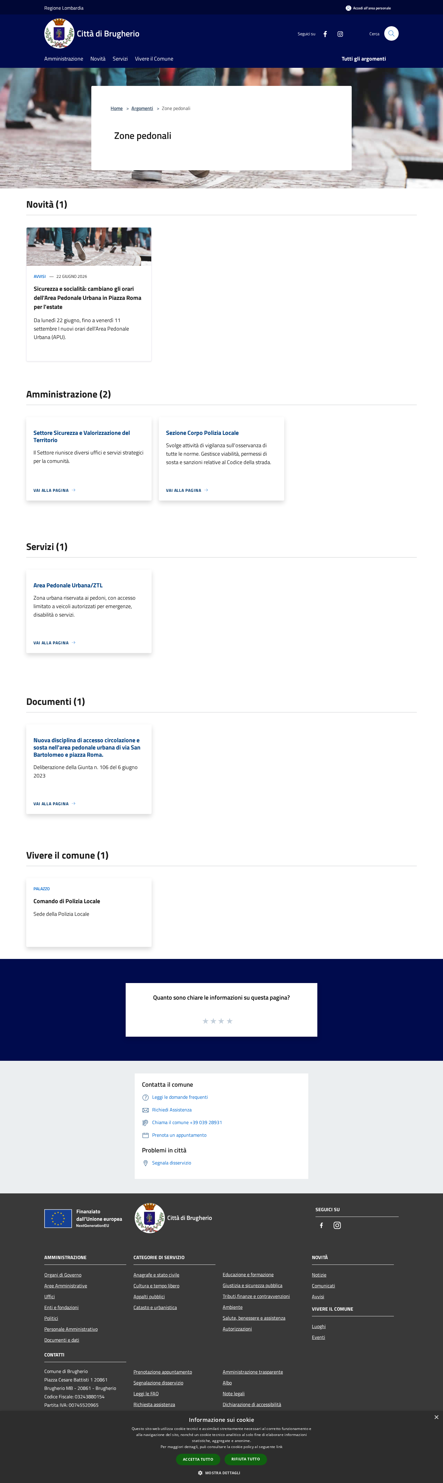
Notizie (319, 1274)
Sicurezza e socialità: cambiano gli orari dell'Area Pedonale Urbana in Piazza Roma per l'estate (87, 297)
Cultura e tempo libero (156, 1285)
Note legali (234, 1393)
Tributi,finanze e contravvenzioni (256, 1296)
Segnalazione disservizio (158, 1382)
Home (117, 108)
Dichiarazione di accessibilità (252, 1404)
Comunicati (323, 1285)
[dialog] (221, 1447)
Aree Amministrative (65, 1285)
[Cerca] (391, 33)
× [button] (436, 1417)
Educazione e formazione (248, 1274)
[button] (221, 1473)
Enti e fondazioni (61, 1307)
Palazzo (41, 888)
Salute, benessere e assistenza (254, 1317)
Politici (51, 1318)
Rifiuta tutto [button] (245, 1459)
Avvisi (40, 276)
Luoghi (319, 1326)
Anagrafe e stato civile (156, 1274)
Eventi (318, 1337)
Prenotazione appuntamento (163, 1371)
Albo (227, 1382)
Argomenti (142, 108)
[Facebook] (323, 33)
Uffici (49, 1296)
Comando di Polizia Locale (66, 901)
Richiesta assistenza (154, 1404)
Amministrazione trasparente (253, 1371)
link (279, 1446)
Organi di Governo (62, 1274)
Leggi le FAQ (146, 1393)
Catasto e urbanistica (155, 1307)
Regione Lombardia (63, 7)
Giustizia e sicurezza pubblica (252, 1285)
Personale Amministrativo (71, 1329)
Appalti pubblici (149, 1296)
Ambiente (233, 1307)
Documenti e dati (61, 1339)
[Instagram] (338, 33)
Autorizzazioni (237, 1328)
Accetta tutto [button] (198, 1459)
